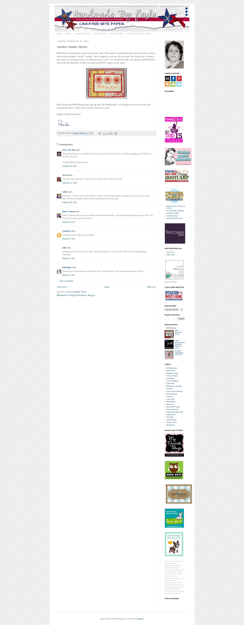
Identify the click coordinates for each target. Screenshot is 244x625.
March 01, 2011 (68, 222)
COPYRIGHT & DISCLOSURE (139, 34)
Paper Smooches (172, 409)
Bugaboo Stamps (172, 373)
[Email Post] (99, 133)
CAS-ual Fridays (172, 376)
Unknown (66, 230)
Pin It (105, 134)
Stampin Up (170, 425)
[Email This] (108, 133)
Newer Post (62, 286)
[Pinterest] (179, 80)
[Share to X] (113, 133)
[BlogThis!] (111, 133)
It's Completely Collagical (175, 211)
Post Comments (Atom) (77, 291)
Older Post (151, 286)
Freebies (169, 389)
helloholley (67, 267)
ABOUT (69, 34)
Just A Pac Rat (68, 149)
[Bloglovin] (178, 86)
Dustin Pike (170, 383)
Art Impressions (171, 368)
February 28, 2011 (69, 166)
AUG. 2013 (170, 252)
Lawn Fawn (170, 399)
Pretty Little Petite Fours (174, 218)
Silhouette (169, 417)
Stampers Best (171, 422)
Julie (64, 247)
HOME (59, 34)
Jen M (65, 175)
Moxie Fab (170, 404)
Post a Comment (66, 280)
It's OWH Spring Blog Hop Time (179, 353)
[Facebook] (173, 80)
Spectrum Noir (171, 420)
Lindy (65, 191)
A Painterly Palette (172, 213)
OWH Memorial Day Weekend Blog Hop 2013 (180, 344)
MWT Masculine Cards (178, 332)
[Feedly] (173, 86)
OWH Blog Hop (171, 328)
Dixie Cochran (68, 211)
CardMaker (170, 378)
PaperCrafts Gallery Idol (174, 412)
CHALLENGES (99, 34)
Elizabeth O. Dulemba (174, 386)
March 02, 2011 (68, 275)
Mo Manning (170, 402)
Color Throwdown (172, 381)
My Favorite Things (173, 407)
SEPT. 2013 (170, 255)
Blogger (140, 618)
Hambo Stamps (171, 394)
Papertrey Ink (171, 414)
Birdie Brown (170, 371)
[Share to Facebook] (116, 133)
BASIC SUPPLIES (83, 34)
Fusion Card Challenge (174, 391)
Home (106, 286)
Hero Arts (169, 396)
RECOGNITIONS (116, 34)
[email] (167, 80)
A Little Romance (172, 216)
